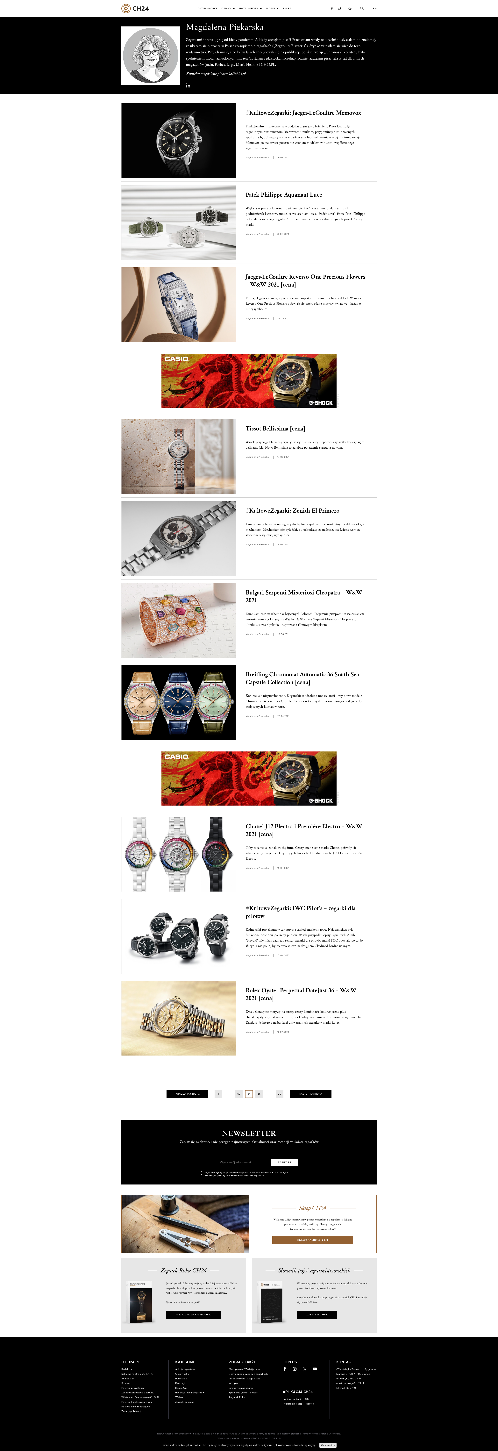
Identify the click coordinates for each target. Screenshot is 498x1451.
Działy (226, 8)
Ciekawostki (182, 1374)
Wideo (179, 1397)
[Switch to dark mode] (350, 8)
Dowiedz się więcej (254, 1176)
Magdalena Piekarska (257, 158)
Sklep (287, 8)
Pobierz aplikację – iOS (296, 1399)
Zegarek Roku (237, 1397)
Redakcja (126, 1369)
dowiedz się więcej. (305, 1445)
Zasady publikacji (131, 1411)
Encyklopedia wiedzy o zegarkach (248, 1374)
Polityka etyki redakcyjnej (135, 1406)
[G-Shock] (249, 381)
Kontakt (125, 1383)
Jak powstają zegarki (241, 1388)
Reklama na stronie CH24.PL (137, 1374)
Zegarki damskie (184, 1402)
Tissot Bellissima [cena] (275, 428)
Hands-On (181, 1388)
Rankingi (180, 1383)
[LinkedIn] (188, 85)
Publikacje (181, 1378)
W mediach (127, 1378)
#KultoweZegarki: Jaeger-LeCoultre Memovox (303, 113)
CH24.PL (135, 8)
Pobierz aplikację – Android (298, 1404)
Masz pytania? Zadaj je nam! (244, 1369)
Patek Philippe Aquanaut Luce (284, 194)
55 (259, 1094)
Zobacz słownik (317, 1315)
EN (375, 8)
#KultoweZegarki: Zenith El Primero (292, 510)
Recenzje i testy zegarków (189, 1392)
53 (239, 1094)
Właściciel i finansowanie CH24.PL (140, 1397)
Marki (270, 8)
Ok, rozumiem (328, 1445)
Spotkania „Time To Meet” (243, 1392)
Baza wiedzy (248, 8)
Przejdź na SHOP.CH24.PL (313, 1240)
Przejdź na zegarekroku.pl (193, 1315)
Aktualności (207, 8)
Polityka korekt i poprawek (136, 1402)
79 (279, 1094)
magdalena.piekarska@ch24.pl (222, 74)
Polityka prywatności (133, 1388)
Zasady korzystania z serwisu (137, 1392)
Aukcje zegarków (185, 1369)
